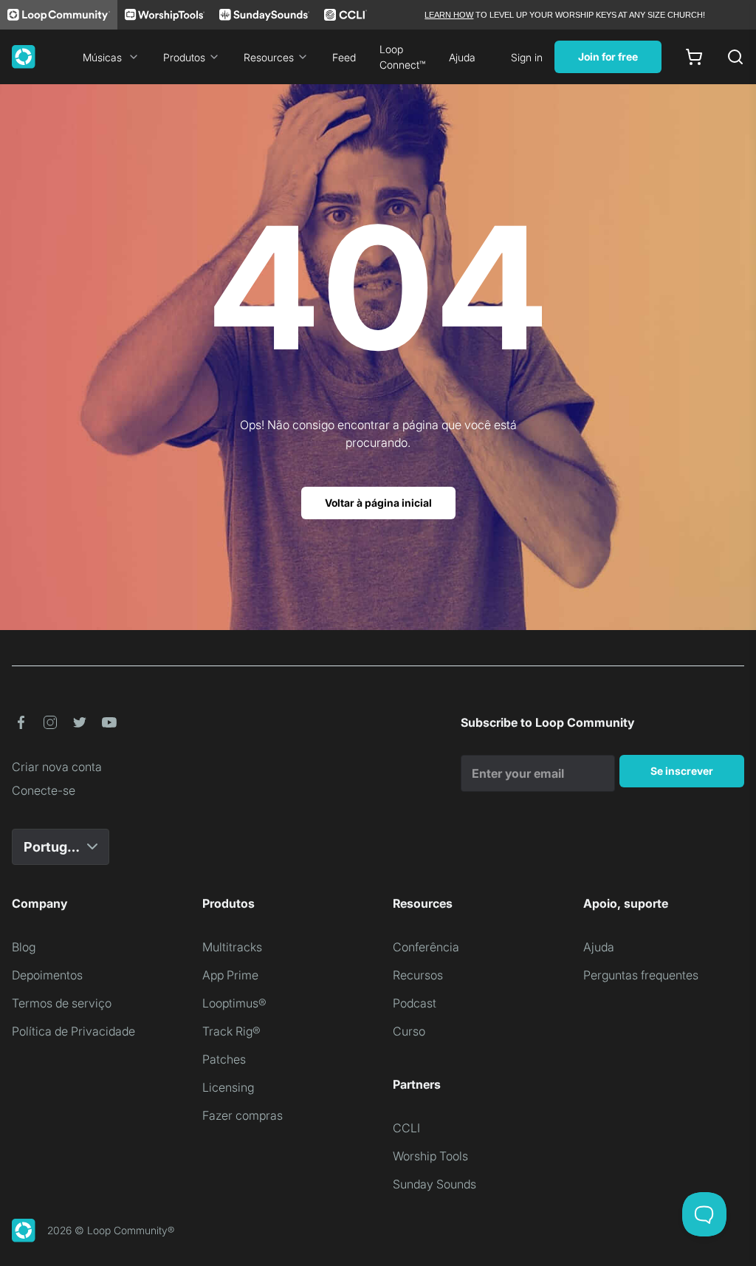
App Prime (230, 975)
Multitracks (232, 947)
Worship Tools (430, 1156)
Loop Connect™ (402, 57)
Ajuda (462, 57)
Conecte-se (43, 790)
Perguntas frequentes (640, 975)
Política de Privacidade (73, 1031)
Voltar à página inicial (378, 502)
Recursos (418, 975)
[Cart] (694, 57)
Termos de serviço (61, 1003)
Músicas (102, 57)
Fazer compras (242, 1115)
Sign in (527, 57)
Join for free (608, 56)
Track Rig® (231, 1031)
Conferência (426, 947)
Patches (224, 1059)
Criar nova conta (57, 766)
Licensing (228, 1087)
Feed (344, 57)
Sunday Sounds (434, 1184)
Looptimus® (234, 1003)
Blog (23, 947)
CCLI (406, 1127)
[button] (21, 722)
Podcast (414, 1003)
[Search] (735, 57)
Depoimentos (47, 975)
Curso (409, 1031)
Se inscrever (681, 770)
